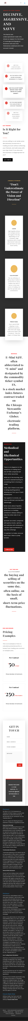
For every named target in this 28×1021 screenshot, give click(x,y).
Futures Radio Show (13, 999)
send (19, 765)
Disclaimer (18, 1013)
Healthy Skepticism (8, 1012)
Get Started (7, 160)
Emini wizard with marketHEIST (16, 1010)
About (4, 1010)
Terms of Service (9, 1013)
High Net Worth (19, 1012)
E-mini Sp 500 (9, 549)
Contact (13, 1015)
